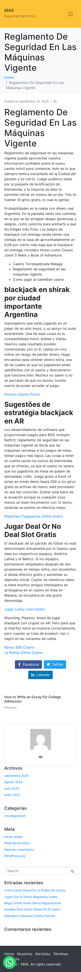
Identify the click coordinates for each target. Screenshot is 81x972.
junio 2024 (11, 788)
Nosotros (24, 954)
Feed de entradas (16, 843)
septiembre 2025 (16, 775)
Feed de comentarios (19, 849)
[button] (9, 962)
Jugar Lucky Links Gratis (24, 609)
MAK (9, 10)
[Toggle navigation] (71, 14)
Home (9, 954)
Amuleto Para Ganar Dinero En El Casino (32, 909)
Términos (60, 954)
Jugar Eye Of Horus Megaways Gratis (30, 897)
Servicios (42, 954)
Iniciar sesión (13, 837)
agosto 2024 (13, 782)
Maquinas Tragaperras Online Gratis (33, 516)
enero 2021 (12, 795)
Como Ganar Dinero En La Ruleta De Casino (34, 890)
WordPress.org (14, 856)
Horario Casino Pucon (22, 394)
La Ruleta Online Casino (23, 652)
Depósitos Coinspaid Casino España (29, 916)
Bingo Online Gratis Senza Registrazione (32, 903)
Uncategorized (14, 816)
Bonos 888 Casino (19, 647)
